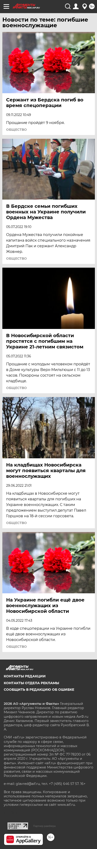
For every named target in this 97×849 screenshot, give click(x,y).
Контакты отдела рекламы (31, 683)
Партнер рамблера (44, 826)
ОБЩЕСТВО (16, 129)
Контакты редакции (25, 676)
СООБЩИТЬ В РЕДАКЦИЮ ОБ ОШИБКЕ (39, 689)
